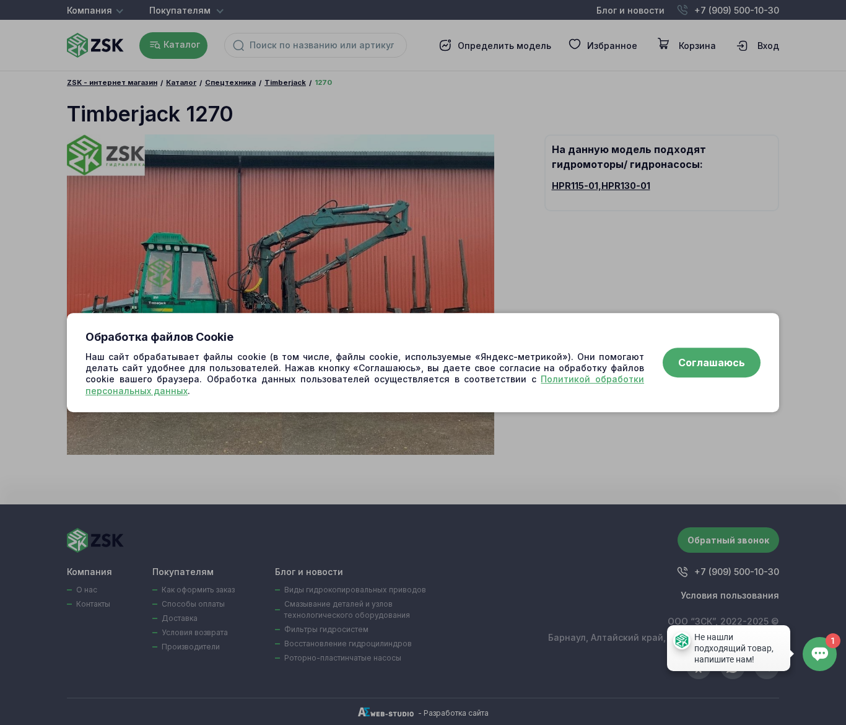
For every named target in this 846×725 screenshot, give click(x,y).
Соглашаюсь (711, 362)
